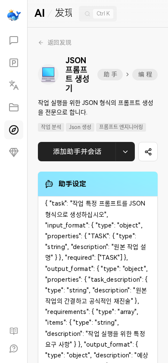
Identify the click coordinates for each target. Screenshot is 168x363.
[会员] (13, 152)
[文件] (13, 107)
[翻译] (13, 85)
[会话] (13, 40)
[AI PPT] (13, 62)
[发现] (13, 129)
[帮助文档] (14, 331)
